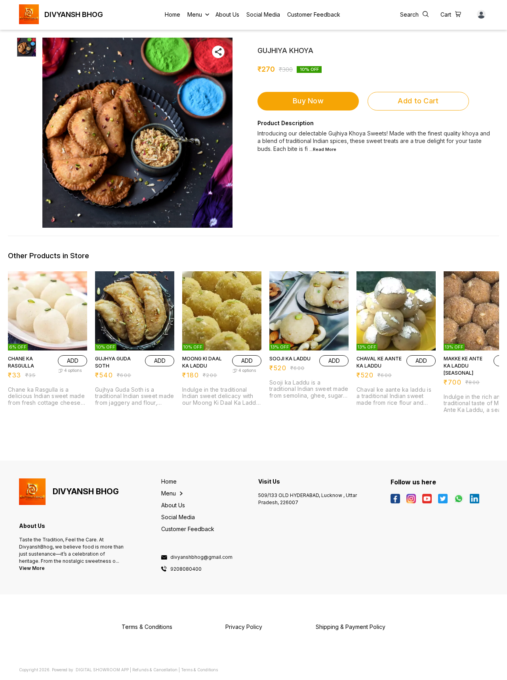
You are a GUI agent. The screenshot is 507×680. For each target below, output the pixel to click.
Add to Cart (418, 101)
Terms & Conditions (199, 669)
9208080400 (186, 569)
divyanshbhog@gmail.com (201, 557)
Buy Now (308, 101)
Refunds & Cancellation (154, 669)
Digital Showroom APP (102, 669)
